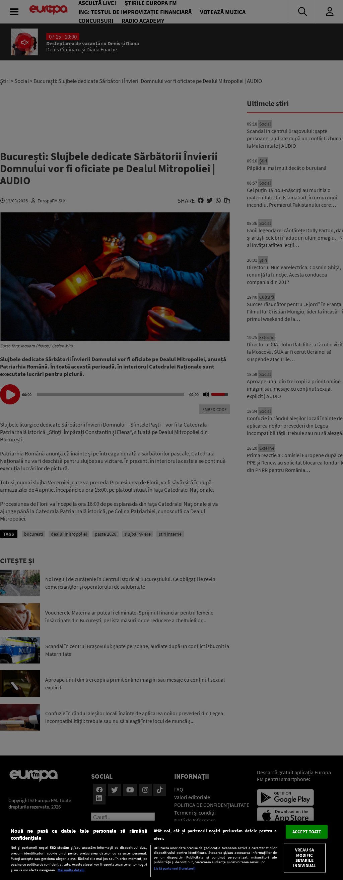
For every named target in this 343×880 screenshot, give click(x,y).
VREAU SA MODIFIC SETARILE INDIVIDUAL (304, 858)
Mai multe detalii (71, 870)
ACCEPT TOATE (306, 831)
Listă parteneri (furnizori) (175, 868)
